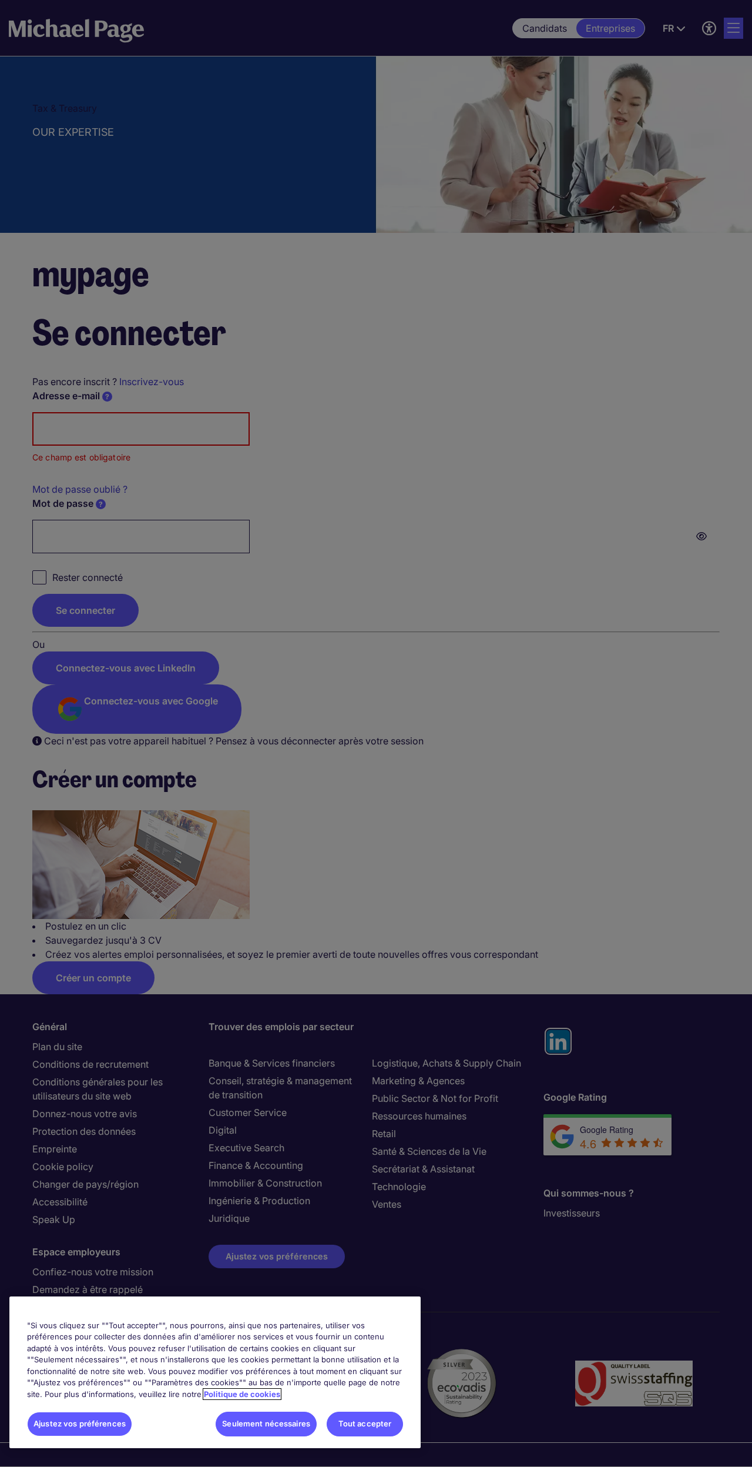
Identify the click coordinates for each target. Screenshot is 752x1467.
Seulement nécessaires (266, 1423)
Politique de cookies (242, 1394)
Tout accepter (365, 1423)
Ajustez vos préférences (79, 1423)
